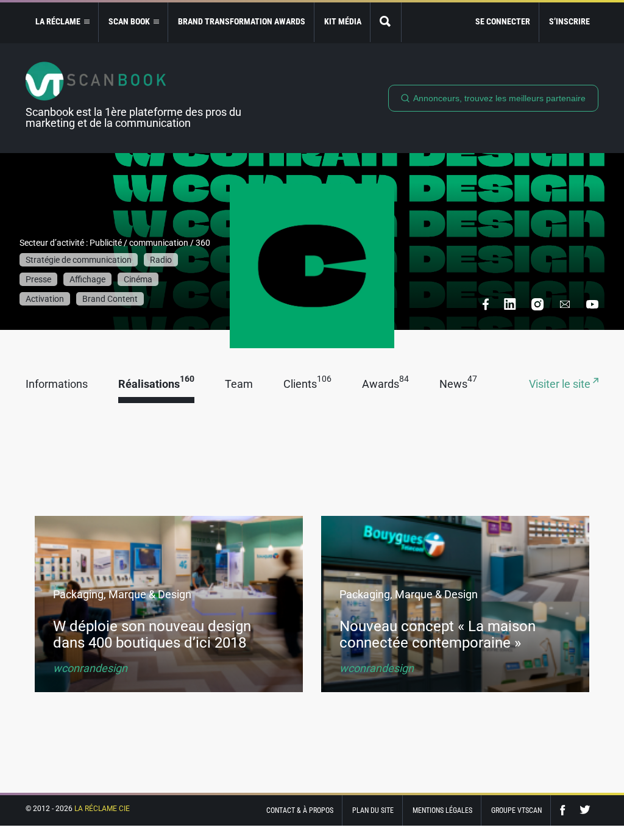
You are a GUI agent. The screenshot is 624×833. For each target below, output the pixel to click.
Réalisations (156, 384)
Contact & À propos (299, 810)
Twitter (585, 810)
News (458, 384)
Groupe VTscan (516, 810)
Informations (57, 384)
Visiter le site (561, 384)
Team (239, 384)
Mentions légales (442, 810)
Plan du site (373, 810)
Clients (307, 384)
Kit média (342, 21)
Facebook (565, 810)
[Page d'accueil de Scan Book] (138, 81)
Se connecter (502, 21)
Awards (385, 384)
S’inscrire (569, 21)
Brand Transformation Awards (241, 21)
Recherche (385, 22)
